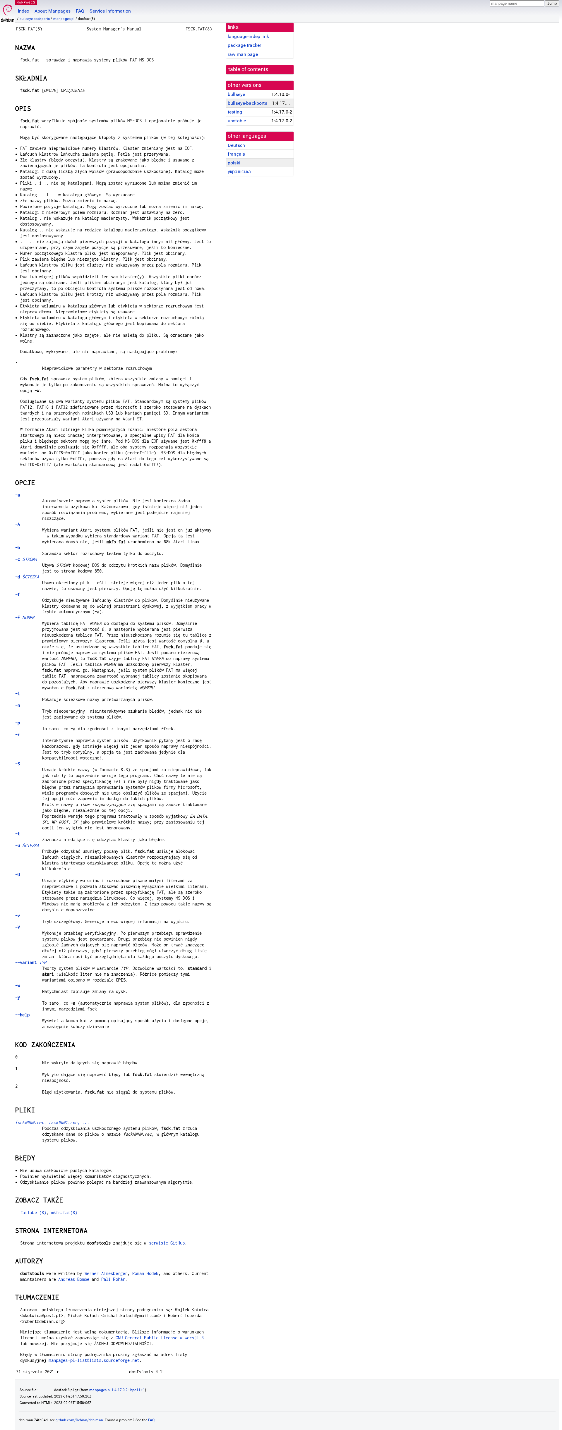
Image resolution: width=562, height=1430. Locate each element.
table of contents (248, 69)
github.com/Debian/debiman (79, 1420)
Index (23, 11)
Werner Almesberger (106, 1273)
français (236, 154)
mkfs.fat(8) (64, 1212)
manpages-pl (64, 19)
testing (235, 112)
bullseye (236, 94)
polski (234, 163)
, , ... (52, 1122)
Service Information (110, 11)
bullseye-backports (35, 19)
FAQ (80, 11)
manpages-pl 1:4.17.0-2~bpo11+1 (117, 1390)
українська (239, 171)
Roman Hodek (145, 1273)
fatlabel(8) (33, 1212)
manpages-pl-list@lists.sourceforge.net (94, 1360)
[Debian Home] (7, 12)
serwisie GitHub (167, 1242)
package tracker (244, 45)
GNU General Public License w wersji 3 (160, 1337)
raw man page (243, 54)
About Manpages (53, 11)
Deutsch (236, 145)
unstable (237, 120)
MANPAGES (26, 2)
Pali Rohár (113, 1279)
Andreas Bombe (73, 1279)
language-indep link (248, 36)
